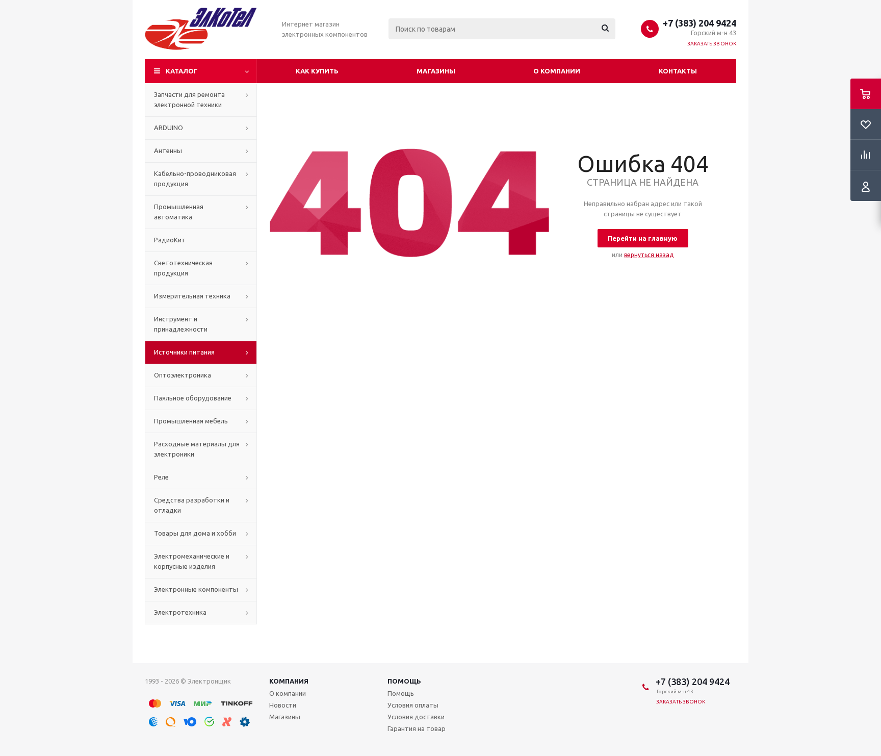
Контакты (678, 70)
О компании (556, 70)
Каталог (182, 70)
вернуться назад (648, 254)
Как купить (317, 70)
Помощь (404, 681)
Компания (288, 681)
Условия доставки (416, 716)
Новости (282, 705)
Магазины (436, 70)
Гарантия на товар (416, 728)
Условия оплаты (412, 705)
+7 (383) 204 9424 (699, 23)
